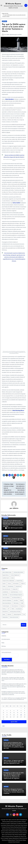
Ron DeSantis (19, 608)
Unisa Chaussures (10, 829)
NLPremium (16, 603)
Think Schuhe (19, 840)
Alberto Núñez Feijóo (6, 572)
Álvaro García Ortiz (14, 617)
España (4, 583)
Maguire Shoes (23, 830)
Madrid (21, 600)
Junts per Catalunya (6, 600)
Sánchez (9, 614)
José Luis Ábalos (6, 597)
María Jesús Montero (6, 603)
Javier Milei (4, 594)
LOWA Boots (13, 823)
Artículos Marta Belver (18, 572)
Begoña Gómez (5, 575)
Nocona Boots (10, 825)
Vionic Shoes (9, 830)
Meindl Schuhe (23, 838)
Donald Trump (19, 580)
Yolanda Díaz (5, 617)
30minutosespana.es (22, 819)
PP (8, 608)
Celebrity (4, 635)
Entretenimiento (6, 639)
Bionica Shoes (6, 821)
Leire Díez (16, 600)
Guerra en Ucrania (6, 589)
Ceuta (12, 577)
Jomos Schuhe (22, 832)
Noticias (4, 21)
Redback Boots (11, 840)
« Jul (3, 726)
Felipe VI (23, 583)
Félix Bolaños (10, 586)
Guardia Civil (18, 586)
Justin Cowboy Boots (6, 832)
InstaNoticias (5, 591)
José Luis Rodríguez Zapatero (16, 594)
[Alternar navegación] (1, 5)
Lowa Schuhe (18, 829)
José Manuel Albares (16, 597)
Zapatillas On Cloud (18, 836)
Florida (3, 586)
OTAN (22, 603)
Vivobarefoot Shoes (22, 823)
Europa (9, 583)
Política (4, 608)
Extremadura (16, 583)
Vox (24, 614)
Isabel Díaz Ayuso (14, 591)
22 (21, 714)
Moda (3, 642)
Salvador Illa (5, 611)
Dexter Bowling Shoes (16, 827)
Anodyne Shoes (9, 836)
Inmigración (15, 589)
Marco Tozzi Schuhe (7, 834)
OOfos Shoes (13, 821)
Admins (8, 34)
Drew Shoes (15, 832)
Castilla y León (5, 577)
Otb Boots (4, 840)
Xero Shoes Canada (17, 834)
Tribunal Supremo (17, 614)
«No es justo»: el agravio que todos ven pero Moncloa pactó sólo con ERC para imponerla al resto (14, 540)
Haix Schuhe (16, 842)
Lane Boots (3, 825)
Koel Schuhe (24, 825)
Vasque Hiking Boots (14, 838)
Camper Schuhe (6, 827)
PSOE (13, 608)
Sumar (3, 614)
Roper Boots (16, 830)
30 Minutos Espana (13, 4)
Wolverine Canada (5, 823)
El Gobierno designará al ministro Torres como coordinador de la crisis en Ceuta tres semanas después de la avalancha (13, 693)
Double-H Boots (21, 821)
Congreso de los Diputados (8, 580)
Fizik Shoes (17, 825)
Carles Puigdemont (15, 575)
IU (20, 591)
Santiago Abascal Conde (15, 611)
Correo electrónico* (6, 652)
